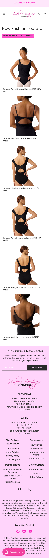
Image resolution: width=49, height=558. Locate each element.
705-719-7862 (23, 428)
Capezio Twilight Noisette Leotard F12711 (21, 287)
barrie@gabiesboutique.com (24, 430)
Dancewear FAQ (36, 448)
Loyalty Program (12, 459)
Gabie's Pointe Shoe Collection (12, 470)
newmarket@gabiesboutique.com (24, 406)
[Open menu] (4, 13)
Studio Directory (36, 458)
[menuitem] (12, 448)
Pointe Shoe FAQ (12, 482)
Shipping (36, 473)
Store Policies (12, 452)
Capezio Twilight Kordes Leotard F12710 (21, 337)
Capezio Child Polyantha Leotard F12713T (22, 188)
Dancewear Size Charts (36, 453)
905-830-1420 (23, 404)
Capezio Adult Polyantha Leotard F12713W (22, 238)
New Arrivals (36, 445)
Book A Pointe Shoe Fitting (13, 477)
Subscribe (37, 367)
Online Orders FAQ (36, 469)
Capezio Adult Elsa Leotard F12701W (19, 138)
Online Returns (36, 477)
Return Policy (13, 448)
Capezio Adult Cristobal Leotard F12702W (22, 89)
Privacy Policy (12, 455)
